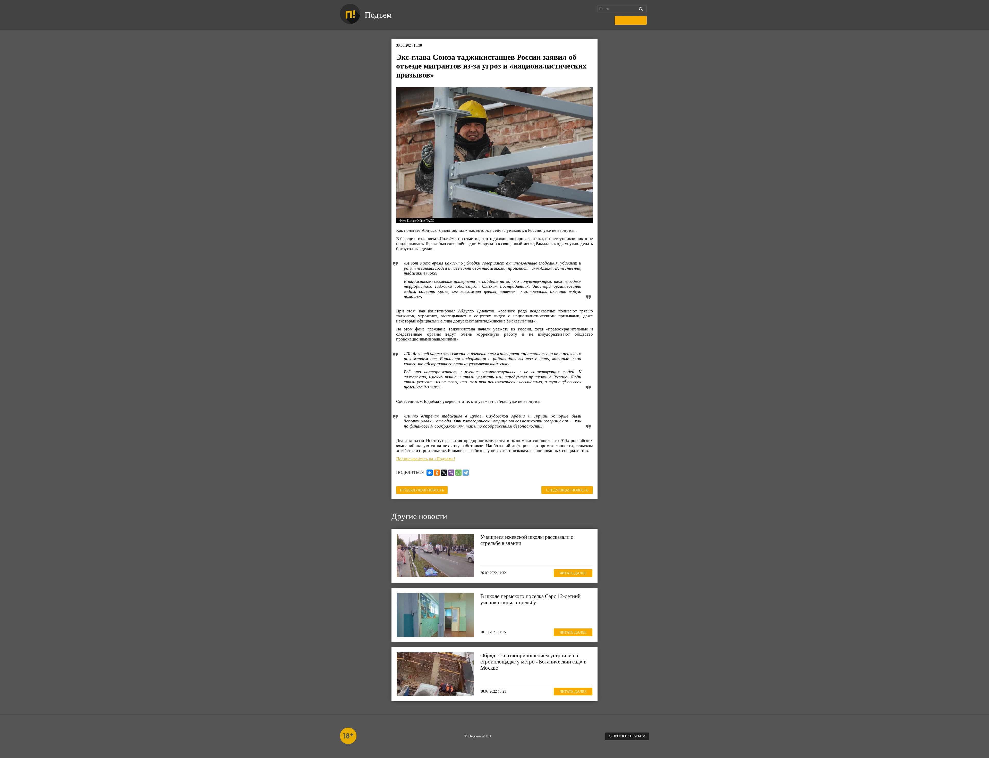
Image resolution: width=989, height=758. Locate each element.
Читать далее (573, 573)
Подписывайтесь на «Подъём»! (425, 458)
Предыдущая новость (422, 490)
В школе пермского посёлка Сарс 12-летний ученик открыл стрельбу (530, 599)
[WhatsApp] (458, 473)
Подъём (378, 15)
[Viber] (451, 473)
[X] (444, 473)
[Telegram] (466, 473)
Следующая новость (567, 490)
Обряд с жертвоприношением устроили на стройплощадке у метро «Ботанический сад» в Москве (533, 661)
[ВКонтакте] (430, 473)
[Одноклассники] (437, 473)
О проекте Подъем (627, 736)
